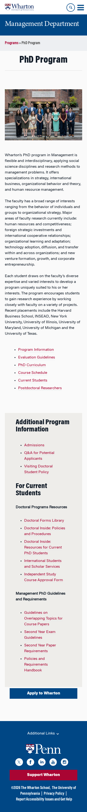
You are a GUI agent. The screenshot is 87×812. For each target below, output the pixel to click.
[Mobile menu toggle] (80, 7)
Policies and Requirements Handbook (36, 664)
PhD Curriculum (32, 365)
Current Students (32, 380)
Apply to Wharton (43, 693)
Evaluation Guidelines (36, 357)
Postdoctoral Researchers (40, 388)
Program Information (36, 350)
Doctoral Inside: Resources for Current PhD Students (43, 547)
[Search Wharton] (70, 7)
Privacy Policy (54, 794)
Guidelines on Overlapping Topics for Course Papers (43, 618)
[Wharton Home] (19, 7)
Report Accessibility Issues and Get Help (44, 799)
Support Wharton (43, 775)
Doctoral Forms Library (44, 521)
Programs (11, 43)
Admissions (34, 445)
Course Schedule (32, 373)
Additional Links (41, 733)
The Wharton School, (36, 788)
